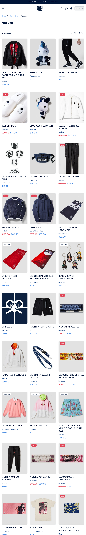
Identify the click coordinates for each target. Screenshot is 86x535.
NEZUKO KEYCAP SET (40, 477)
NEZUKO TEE (36, 527)
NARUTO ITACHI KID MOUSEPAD (68, 228)
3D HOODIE (35, 227)
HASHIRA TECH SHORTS (42, 327)
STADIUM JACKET (10, 227)
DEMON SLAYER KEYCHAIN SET (66, 277)
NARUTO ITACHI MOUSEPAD (9, 277)
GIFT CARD (7, 327)
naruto (24, 16)
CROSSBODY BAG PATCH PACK (14, 177)
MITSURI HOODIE (38, 425)
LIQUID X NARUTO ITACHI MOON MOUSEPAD (42, 277)
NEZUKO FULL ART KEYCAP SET (68, 478)
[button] (2, 8)
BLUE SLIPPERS (9, 126)
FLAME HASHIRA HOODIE (14, 375)
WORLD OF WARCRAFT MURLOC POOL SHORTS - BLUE (71, 428)
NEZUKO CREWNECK (12, 425)
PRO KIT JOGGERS (68, 72)
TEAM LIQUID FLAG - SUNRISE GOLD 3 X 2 (69, 529)
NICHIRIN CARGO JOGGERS (10, 478)
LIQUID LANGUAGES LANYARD (40, 376)
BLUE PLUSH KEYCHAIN (41, 126)
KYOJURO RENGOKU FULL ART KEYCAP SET (71, 376)
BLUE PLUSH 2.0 (38, 72)
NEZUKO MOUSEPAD (12, 527)
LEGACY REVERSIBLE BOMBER (69, 127)
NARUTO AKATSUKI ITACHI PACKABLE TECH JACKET (13, 75)
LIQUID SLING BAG (39, 176)
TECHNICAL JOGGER (69, 176)
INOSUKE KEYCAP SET (70, 327)
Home (4, 16)
